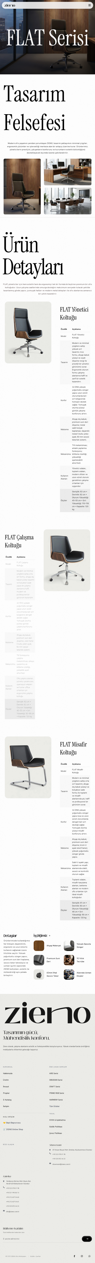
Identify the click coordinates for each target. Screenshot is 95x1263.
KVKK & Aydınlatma (57, 1120)
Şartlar (38, 1256)
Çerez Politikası (55, 1133)
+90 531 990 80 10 (12, 1193)
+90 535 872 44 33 (58, 1159)
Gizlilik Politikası (55, 1127)
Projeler (6, 1093)
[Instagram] (81, 1256)
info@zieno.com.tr (12, 1212)
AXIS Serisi (53, 1074)
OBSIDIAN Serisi (55, 1080)
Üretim (6, 1080)
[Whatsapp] (89, 1256)
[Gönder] (87, 1239)
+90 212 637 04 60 (12, 1197)
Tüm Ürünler (54, 1106)
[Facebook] (74, 1256)
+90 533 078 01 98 (58, 1154)
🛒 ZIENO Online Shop (13, 1129)
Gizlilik (32, 1256)
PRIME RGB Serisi (56, 1093)
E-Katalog (7, 1100)
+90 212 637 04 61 (12, 1202)
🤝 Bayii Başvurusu (12, 1123)
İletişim (6, 1106)
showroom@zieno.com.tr (61, 1164)
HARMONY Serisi (56, 1100)
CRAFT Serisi (54, 1087)
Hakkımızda (7, 1074)
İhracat (6, 1087)
